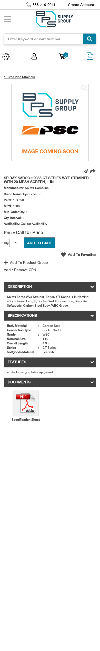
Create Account (81, 5)
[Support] (6, 57)
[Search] (89, 39)
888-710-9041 (44, 5)
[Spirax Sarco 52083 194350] (84, 88)
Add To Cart (39, 243)
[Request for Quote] (90, 57)
